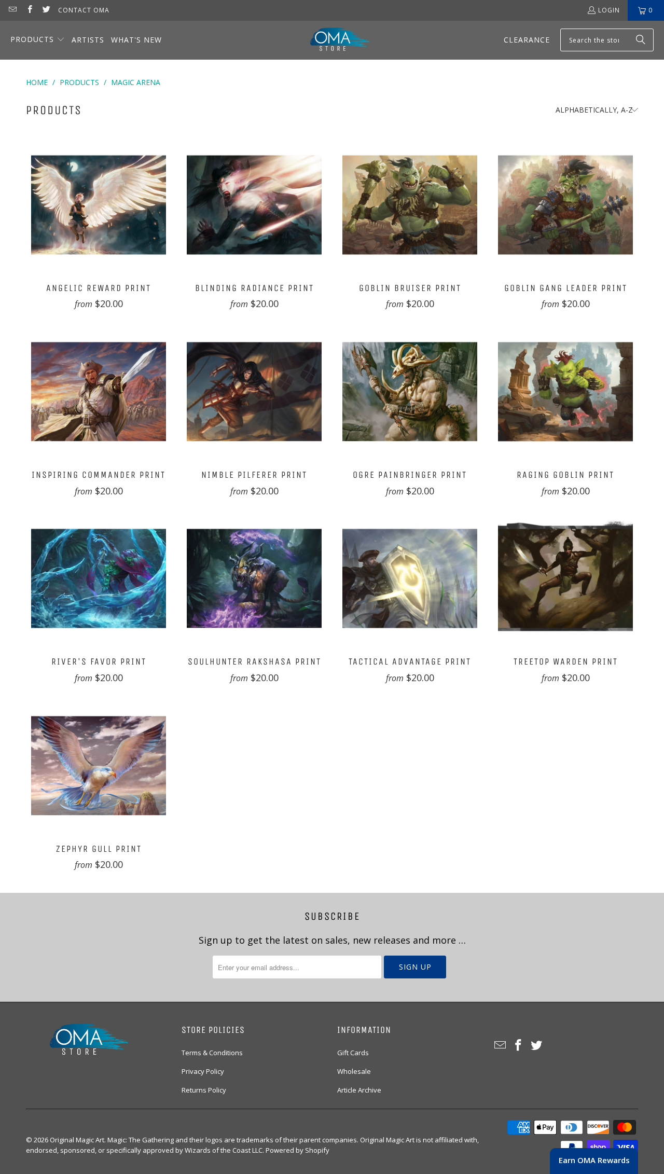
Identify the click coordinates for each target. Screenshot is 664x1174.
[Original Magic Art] (333, 40)
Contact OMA (83, 10)
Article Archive (359, 1090)
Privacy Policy (203, 1071)
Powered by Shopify (297, 1150)
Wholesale (354, 1071)
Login (609, 10)
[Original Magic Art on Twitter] (46, 10)
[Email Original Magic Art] (12, 10)
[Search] (641, 40)
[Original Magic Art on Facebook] (28, 10)
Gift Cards (353, 1052)
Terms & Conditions (212, 1052)
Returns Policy (204, 1090)
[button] (37, 40)
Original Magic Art (77, 1139)
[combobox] (607, 40)
